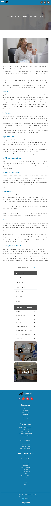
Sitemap (35, 496)
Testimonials (19, 291)
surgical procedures (21, 326)
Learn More (25, 354)
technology (19, 338)
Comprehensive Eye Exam (25, 427)
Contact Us (19, 301)
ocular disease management (24, 334)
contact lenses (20, 315)
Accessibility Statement (19, 496)
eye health (19, 322)
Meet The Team (20, 287)
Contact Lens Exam (25, 429)
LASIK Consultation (25, 435)
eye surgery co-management (24, 330)
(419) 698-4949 (27, 448)
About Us (18, 277)
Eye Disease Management (25, 433)
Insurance (19, 296)
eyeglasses (19, 319)
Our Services (19, 282)
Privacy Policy (29, 496)
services (18, 311)
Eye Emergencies (25, 431)
